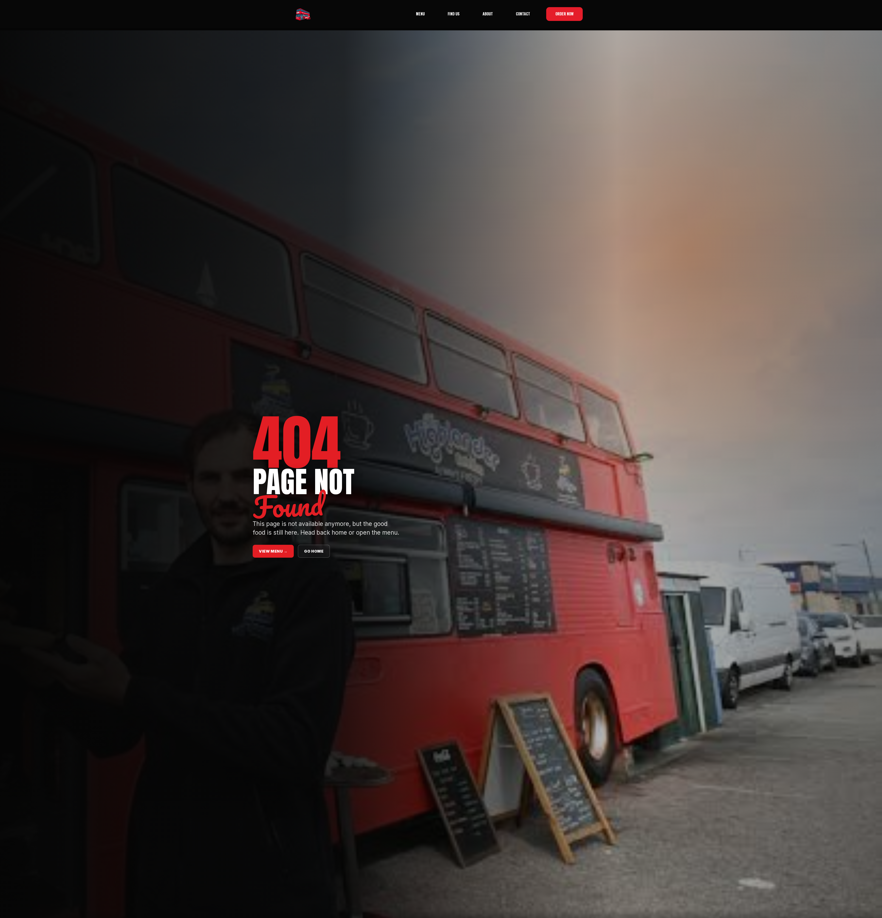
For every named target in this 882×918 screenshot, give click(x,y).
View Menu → (273, 551)
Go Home (313, 551)
